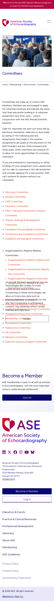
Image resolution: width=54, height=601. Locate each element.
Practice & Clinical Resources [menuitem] (19, 519)
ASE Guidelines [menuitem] (11, 554)
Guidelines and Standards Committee (24, 238)
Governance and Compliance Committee (26, 234)
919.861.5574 (8, 479)
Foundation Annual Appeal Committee (25, 229)
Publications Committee (17, 327)
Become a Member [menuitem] (27, 491)
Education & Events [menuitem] (13, 512)
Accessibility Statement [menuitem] (16, 577)
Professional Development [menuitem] (18, 526)
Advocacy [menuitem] (8, 533)
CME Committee (14, 201)
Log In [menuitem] (27, 499)
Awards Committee (15, 196)
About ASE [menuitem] (8, 540)
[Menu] (47, 21)
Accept (27, 319)
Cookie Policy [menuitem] (10, 570)
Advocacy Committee (16, 192)
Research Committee (16, 337)
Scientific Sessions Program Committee (26, 341)
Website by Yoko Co (12, 596)
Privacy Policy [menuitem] (10, 563)
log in (15, 6)
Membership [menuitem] (9, 547)
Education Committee (16, 206)
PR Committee (13, 332)
